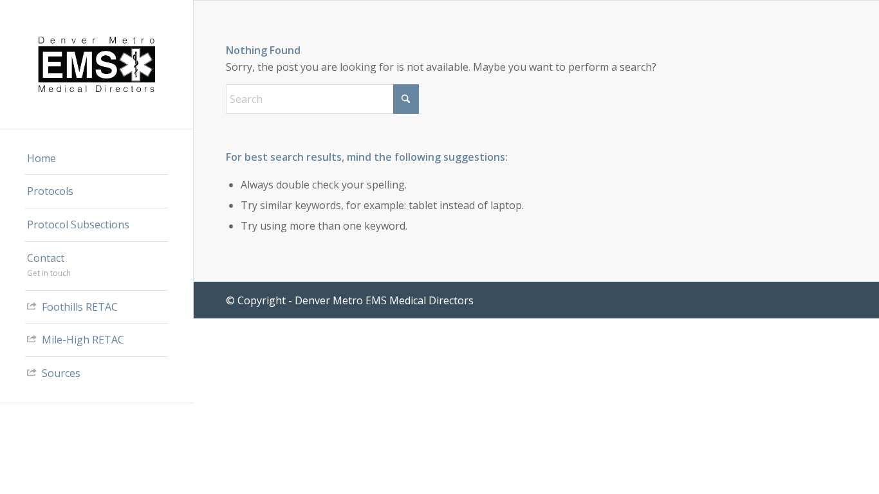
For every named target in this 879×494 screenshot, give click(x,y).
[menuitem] (96, 159)
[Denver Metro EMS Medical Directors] (96, 64)
